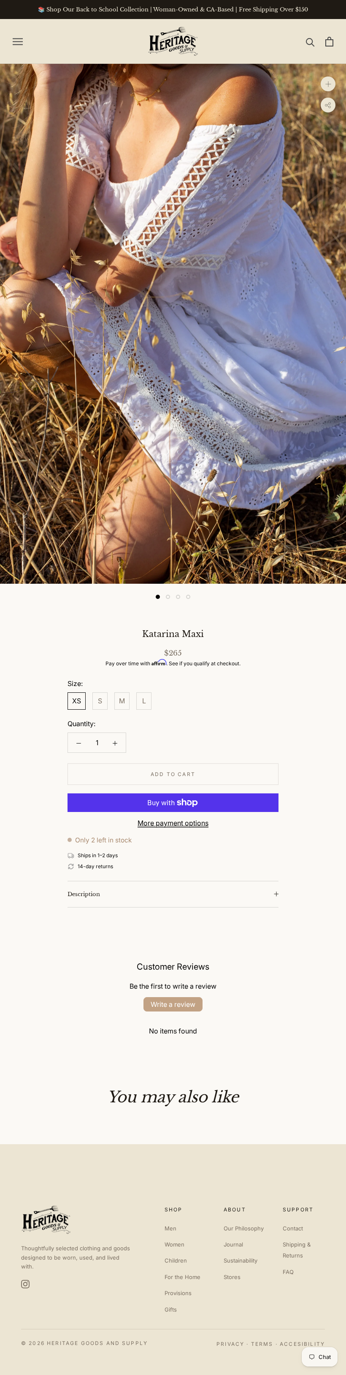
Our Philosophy (244, 1228)
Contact (293, 1228)
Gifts (171, 1309)
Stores (232, 1277)
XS (76, 701)
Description (84, 894)
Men (170, 1228)
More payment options (173, 823)
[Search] (310, 41)
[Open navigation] (18, 41)
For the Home (182, 1277)
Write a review (173, 1004)
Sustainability (240, 1260)
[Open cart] (329, 41)
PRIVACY (230, 1344)
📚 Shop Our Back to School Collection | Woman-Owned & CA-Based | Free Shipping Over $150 (173, 9)
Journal (233, 1244)
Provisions (178, 1293)
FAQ (288, 1271)
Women (174, 1244)
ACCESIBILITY (302, 1344)
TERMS (262, 1344)
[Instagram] (25, 1284)
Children (176, 1260)
